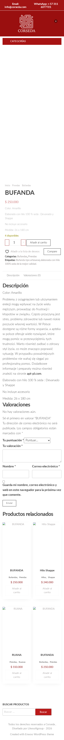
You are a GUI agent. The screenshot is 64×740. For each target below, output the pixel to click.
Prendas (16, 185)
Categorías (18, 41)
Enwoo (29, 734)
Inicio (7, 185)
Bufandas (26, 185)
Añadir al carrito (38, 242)
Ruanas (22, 662)
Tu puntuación (13, 440)
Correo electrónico (46, 466)
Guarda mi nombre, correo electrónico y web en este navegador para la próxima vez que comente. (32, 490)
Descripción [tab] (13, 275)
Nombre (9, 466)
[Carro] (54, 24)
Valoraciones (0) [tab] (32, 275)
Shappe (51, 577)
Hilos (43, 577)
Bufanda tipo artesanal (28, 260)
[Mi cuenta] (50, 23)
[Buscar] (47, 23)
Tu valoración (13, 446)
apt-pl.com (34, 373)
